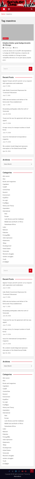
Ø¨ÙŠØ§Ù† (6, 262)
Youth (4, 259)
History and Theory (8, 206)
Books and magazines (9, 181)
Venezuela (6, 251)
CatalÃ (5, 187)
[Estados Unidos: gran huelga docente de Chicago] (17, 32)
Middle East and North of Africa (13, 222)
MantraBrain (17, 476)
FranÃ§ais (6, 203)
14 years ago (8, 47)
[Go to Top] (32, 471)
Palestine (5, 232)
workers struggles (8, 256)
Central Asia (6, 189)
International (6, 211)
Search (30, 69)
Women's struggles (8, 254)
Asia (4, 179)
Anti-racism (6, 176)
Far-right (5, 200)
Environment (6, 195)
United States (7, 248)
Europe (6, 216)
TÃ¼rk (4, 243)
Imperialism (6, 208)
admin (16, 47)
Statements (6, 240)
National (5, 230)
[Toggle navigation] (9, 9)
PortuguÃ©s (6, 235)
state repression (7, 238)
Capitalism (6, 184)
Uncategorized (7, 246)
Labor (4, 227)
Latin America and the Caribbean (14, 219)
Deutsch (5, 192)
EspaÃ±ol (5, 38)
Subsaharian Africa (10, 224)
